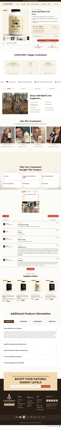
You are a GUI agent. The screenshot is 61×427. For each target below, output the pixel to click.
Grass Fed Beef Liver (35, 296)
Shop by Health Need (35, 4)
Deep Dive (52, 321)
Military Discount (40, 409)
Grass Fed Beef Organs (50, 296)
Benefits (9, 321)
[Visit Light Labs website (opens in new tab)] (3, 43)
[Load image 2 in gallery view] (8, 38)
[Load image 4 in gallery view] (17, 38)
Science (49, 4)
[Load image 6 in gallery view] (25, 38)
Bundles (28, 4)
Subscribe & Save (21, 403)
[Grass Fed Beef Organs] (52, 286)
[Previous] (3, 67)
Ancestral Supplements (27, 422)
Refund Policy (40, 405)
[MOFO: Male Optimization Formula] (23, 286)
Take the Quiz (43, 4)
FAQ (37, 403)
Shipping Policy (40, 407)
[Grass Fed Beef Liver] (37, 286)
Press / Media (20, 407)
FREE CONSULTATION (9, 404)
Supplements (37, 321)
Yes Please (46, 386)
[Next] (58, 67)
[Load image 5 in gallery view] (21, 38)
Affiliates (20, 405)
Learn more (54, 42)
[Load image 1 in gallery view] (4, 38)
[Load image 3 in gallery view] (13, 38)
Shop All (17, 4)
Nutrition (23, 321)
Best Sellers (23, 4)
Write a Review (54, 216)
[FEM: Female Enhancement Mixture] (9, 286)
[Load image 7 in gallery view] (29, 38)
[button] (54, 4)
